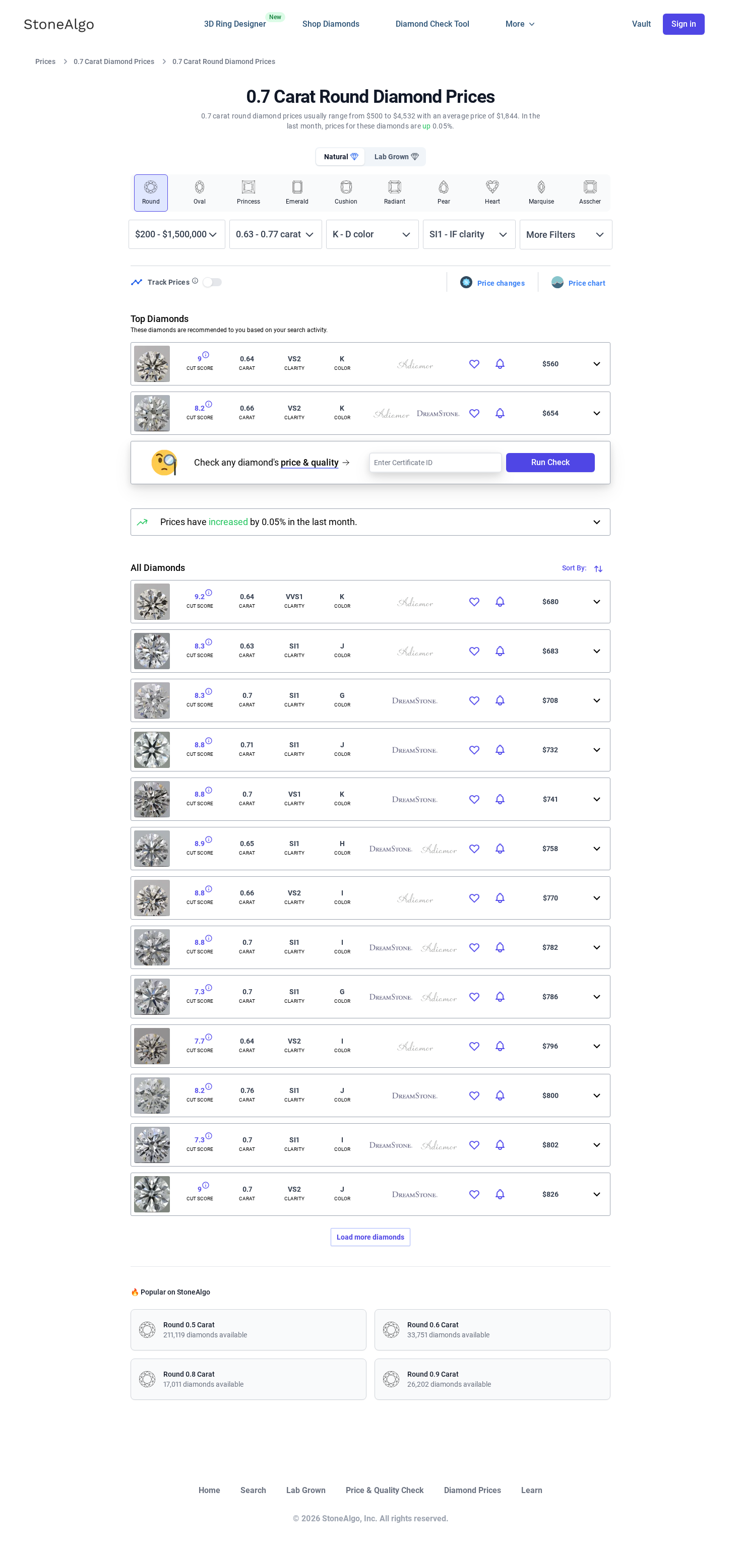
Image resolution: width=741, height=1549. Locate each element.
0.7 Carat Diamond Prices (114, 61)
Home (209, 1490)
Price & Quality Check (385, 1490)
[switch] (213, 282)
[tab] (340, 156)
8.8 (200, 745)
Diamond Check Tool (432, 24)
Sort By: (575, 568)
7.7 (200, 1041)
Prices (45, 61)
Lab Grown (306, 1490)
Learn (531, 1490)
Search (253, 1490)
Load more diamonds (370, 1237)
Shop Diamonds (330, 24)
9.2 (200, 597)
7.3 (200, 992)
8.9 (200, 844)
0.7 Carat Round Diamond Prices (223, 61)
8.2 (200, 408)
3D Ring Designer (235, 21)
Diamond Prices (472, 1490)
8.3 (200, 646)
